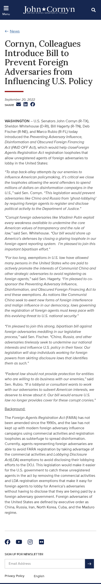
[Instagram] (30, 541)
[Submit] (89, 563)
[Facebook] (7, 541)
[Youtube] (18, 541)
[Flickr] (41, 541)
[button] (93, 9)
